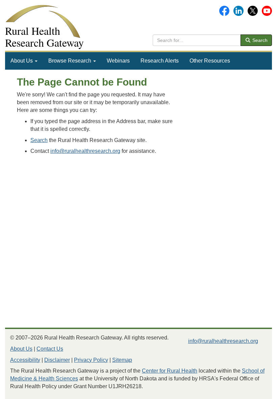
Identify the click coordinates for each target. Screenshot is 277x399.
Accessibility (25, 360)
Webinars (118, 61)
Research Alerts (160, 61)
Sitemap (122, 360)
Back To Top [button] (255, 391)
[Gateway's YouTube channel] (267, 10)
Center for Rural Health (169, 371)
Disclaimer (57, 360)
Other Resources (210, 61)
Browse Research (70, 61)
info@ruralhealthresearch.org (85, 151)
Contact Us (49, 349)
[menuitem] (24, 61)
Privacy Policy (91, 360)
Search (259, 40)
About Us (22, 61)
